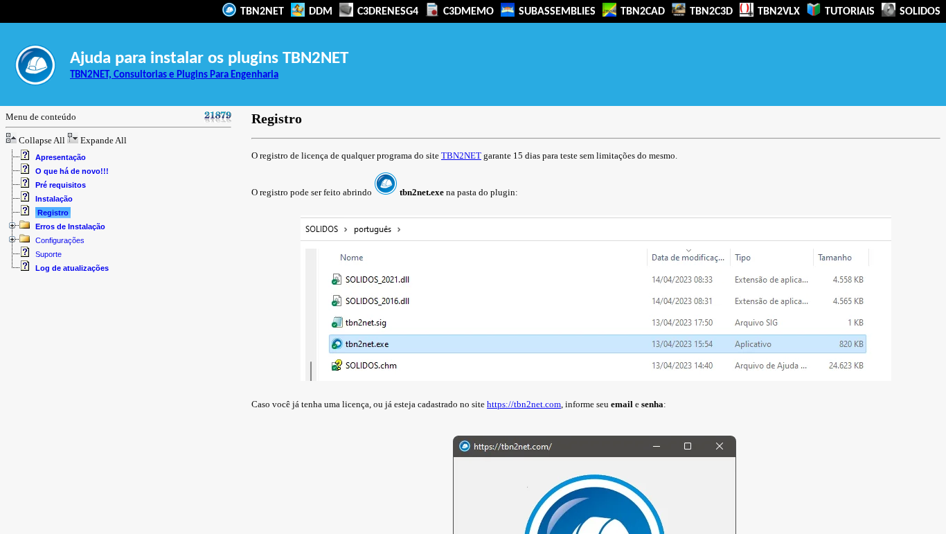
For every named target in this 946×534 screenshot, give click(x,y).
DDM (319, 11)
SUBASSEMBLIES (556, 11)
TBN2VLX (777, 11)
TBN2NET (261, 11)
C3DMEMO (467, 11)
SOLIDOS (918, 11)
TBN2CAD (641, 11)
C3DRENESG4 (386, 11)
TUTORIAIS (848, 11)
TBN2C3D (710, 11)
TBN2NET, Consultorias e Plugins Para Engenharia (174, 75)
